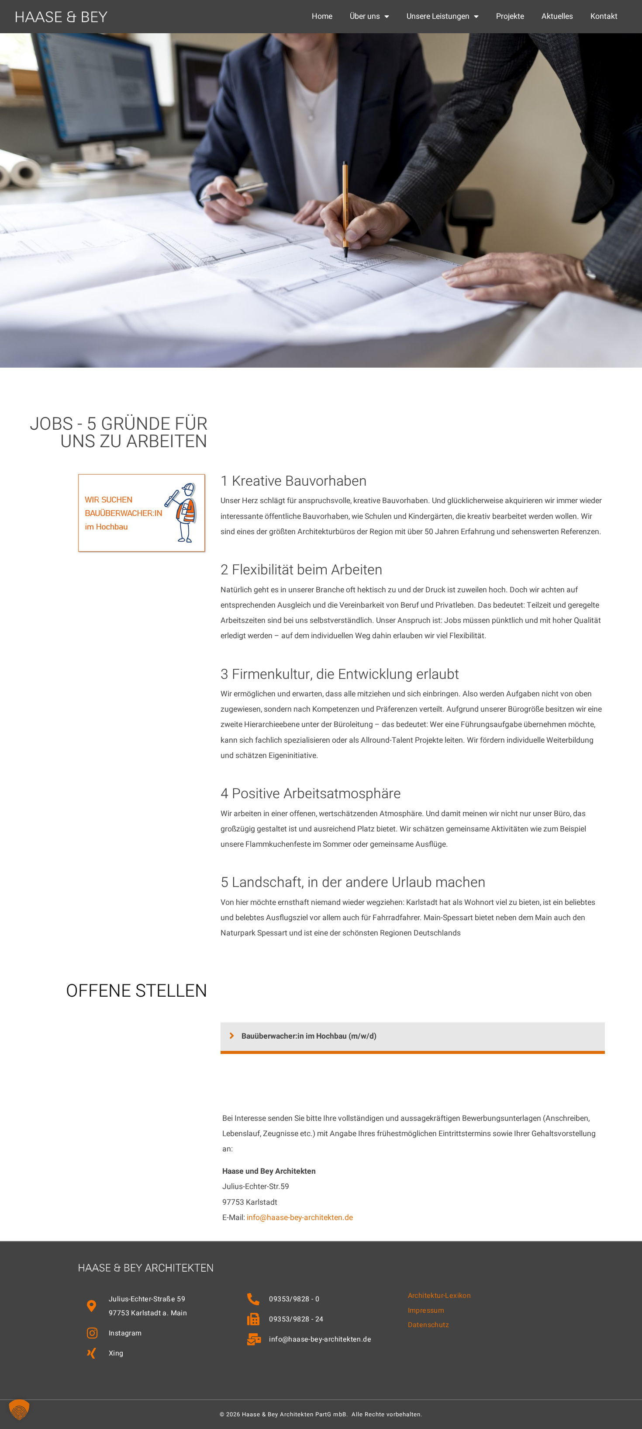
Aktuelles (557, 16)
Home (322, 16)
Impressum (426, 1310)
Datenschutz (428, 1325)
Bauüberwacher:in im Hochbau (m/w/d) (309, 1036)
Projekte (510, 16)
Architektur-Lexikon (439, 1295)
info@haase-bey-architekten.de (300, 1217)
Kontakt (604, 16)
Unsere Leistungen (438, 16)
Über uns (365, 16)
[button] (413, 1038)
